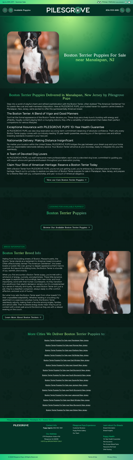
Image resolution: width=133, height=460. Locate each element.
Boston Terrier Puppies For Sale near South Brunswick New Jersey (66, 375)
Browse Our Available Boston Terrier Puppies (65, 227)
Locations (24, 420)
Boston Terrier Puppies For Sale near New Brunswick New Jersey (66, 405)
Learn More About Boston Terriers (21, 317)
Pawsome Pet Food (109, 447)
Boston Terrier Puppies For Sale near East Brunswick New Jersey (66, 370)
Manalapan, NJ (36, 420)
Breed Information (109, 428)
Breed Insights (108, 430)
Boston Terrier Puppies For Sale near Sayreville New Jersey (66, 380)
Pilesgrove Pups (13, 420)
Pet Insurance (107, 442)
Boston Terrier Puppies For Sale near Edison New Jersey (66, 410)
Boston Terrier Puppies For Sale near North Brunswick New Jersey (66, 390)
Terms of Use (92, 457)
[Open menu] (4, 10)
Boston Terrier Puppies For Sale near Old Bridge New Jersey (67, 355)
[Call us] (122, 10)
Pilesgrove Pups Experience (84, 425)
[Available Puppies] (10, 10)
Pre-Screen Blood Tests (111, 444)
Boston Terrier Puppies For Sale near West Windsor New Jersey (66, 400)
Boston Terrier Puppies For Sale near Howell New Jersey (66, 365)
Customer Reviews (79, 428)
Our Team (76, 433)
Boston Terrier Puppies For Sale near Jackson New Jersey (66, 385)
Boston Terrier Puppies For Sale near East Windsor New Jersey (66, 360)
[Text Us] (128, 10)
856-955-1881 (112, 10)
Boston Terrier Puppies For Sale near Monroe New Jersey (66, 345)
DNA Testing (107, 449)
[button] (126, 2)
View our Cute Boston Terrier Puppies (65, 180)
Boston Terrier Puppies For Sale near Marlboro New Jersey (66, 350)
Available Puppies (22, 10)
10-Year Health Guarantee (111, 439)
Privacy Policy (112, 457)
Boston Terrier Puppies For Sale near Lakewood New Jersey (66, 395)
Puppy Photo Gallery (79, 430)
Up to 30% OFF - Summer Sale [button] (14, 2)
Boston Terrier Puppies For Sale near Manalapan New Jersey (66, 340)
